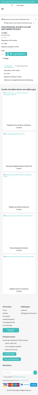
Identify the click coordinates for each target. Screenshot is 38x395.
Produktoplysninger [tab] (21, 66)
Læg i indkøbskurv (17, 54)
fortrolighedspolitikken (19, 377)
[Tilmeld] (35, 372)
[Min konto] (33, 9)
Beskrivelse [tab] (8, 66)
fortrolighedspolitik (23, 380)
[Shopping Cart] (35, 8)
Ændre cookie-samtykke (11, 330)
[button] (6, 9)
